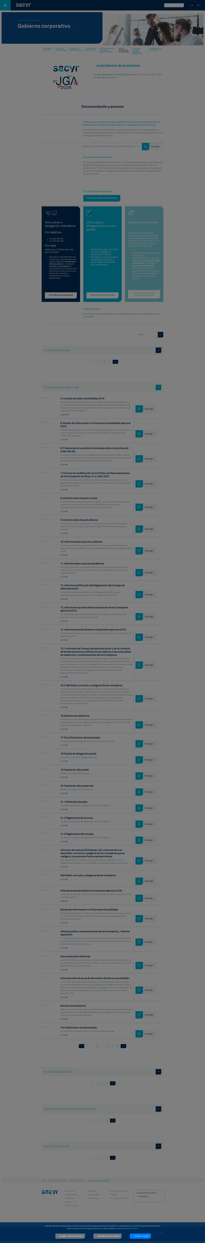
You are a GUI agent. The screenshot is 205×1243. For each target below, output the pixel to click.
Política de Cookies (130, 1228)
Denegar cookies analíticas (71, 1236)
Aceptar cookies (142, 1236)
